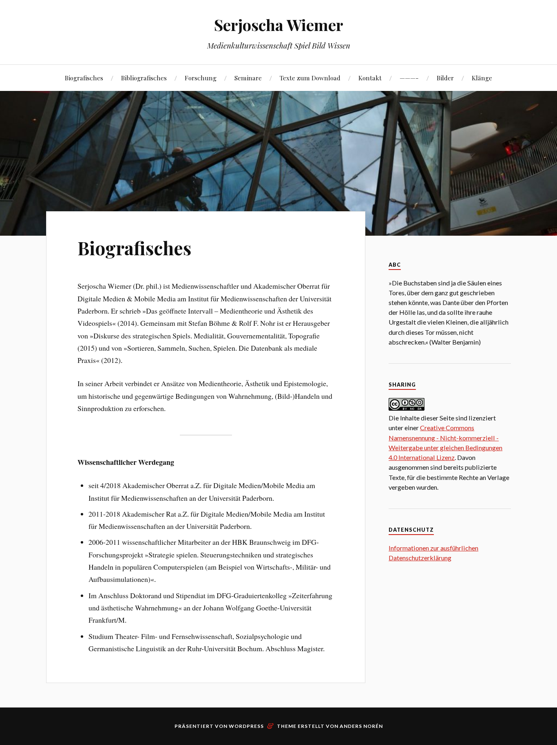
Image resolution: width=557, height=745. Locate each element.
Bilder (445, 77)
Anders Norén (361, 726)
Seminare (248, 77)
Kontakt (370, 77)
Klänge (482, 77)
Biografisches (84, 77)
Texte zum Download (310, 77)
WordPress (246, 726)
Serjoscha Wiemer (278, 24)
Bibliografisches (144, 77)
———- (409, 77)
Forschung (201, 77)
